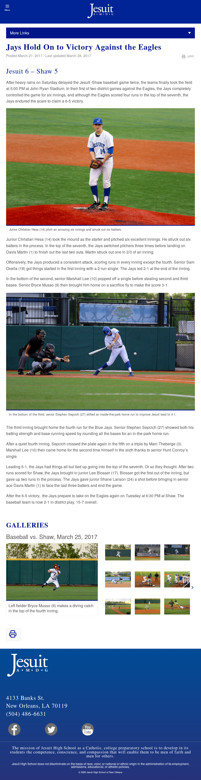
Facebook (14, 729)
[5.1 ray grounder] (148, 613)
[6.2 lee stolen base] (118, 586)
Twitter (50, 729)
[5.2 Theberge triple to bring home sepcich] (118, 613)
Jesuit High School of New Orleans (100, 12)
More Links (19, 33)
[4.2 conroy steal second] (177, 613)
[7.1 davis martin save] (148, 559)
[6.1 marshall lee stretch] (148, 586)
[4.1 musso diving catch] (118, 559)
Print (190, 56)
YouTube (87, 729)
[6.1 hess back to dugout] (177, 586)
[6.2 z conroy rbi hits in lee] (177, 559)
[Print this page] (13, 636)
